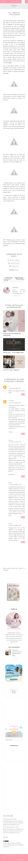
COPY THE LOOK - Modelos (11, 370)
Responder (23, 394)
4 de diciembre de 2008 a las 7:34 (15, 388)
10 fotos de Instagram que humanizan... (12, 334)
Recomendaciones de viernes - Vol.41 (10, 827)
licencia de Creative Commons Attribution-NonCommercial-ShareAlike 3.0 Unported (13, 844)
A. (9, 386)
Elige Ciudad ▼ (9, 739)
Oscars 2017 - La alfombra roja (13, 352)
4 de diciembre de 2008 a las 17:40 (15, 441)
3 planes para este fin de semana (9, 819)
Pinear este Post (14, 266)
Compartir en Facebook (14, 260)
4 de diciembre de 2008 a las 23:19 (15, 525)
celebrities (16, 270)
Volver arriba (20, 859)
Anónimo (15, 287)
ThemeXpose (17, 855)
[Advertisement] (14, 709)
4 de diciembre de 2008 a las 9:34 (15, 402)
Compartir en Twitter (15, 263)
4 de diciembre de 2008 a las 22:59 (15, 484)
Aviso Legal (5, 837)
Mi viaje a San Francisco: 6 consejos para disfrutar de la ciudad (17, 652)
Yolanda (11, 400)
